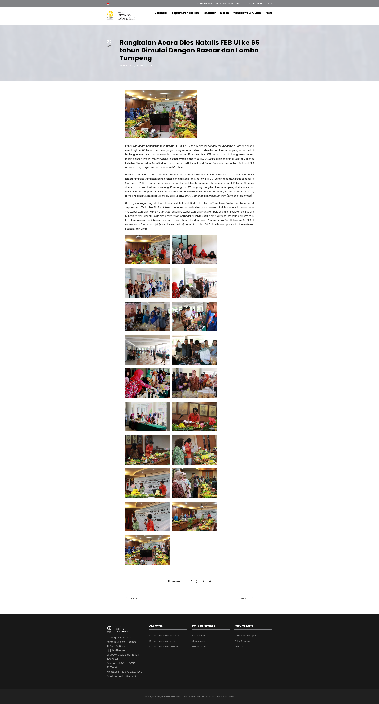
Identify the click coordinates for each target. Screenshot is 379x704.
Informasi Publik (224, 3)
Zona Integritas (204, 3)
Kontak (268, 3)
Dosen (224, 13)
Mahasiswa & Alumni (247, 13)
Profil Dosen (199, 646)
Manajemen (198, 641)
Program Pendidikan (185, 13)
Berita (141, 65)
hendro (128, 65)
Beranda (161, 13)
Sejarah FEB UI (200, 635)
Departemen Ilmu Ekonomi (164, 646)
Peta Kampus (242, 641)
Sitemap (239, 646)
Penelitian (209, 13)
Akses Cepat (243, 3)
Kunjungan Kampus (245, 635)
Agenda (257, 3)
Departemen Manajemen (164, 635)
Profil (268, 13)
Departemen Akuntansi (162, 641)
